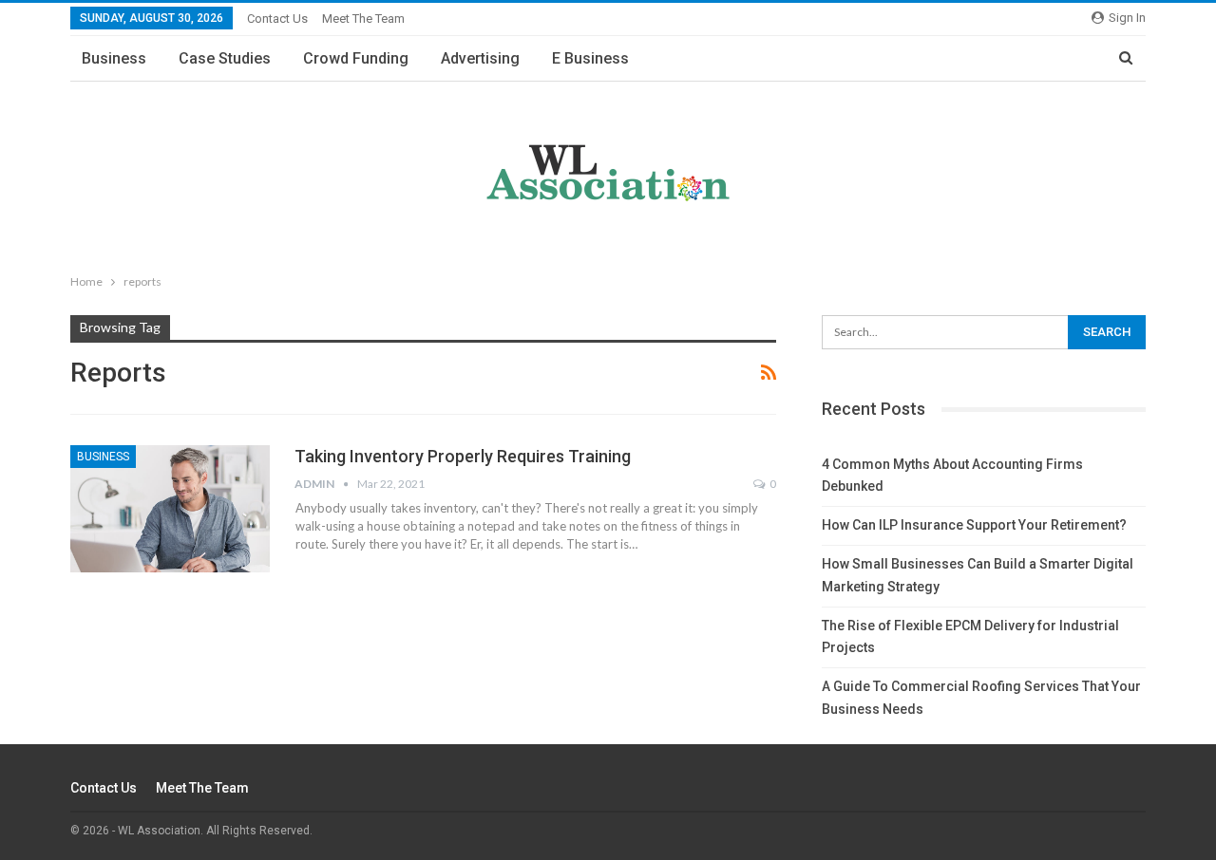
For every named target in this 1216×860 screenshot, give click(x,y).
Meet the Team (363, 18)
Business (114, 58)
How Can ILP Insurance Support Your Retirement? (974, 525)
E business (590, 58)
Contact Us (277, 18)
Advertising (480, 58)
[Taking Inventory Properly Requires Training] (170, 508)
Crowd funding (355, 58)
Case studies (225, 58)
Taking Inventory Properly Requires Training (462, 456)
